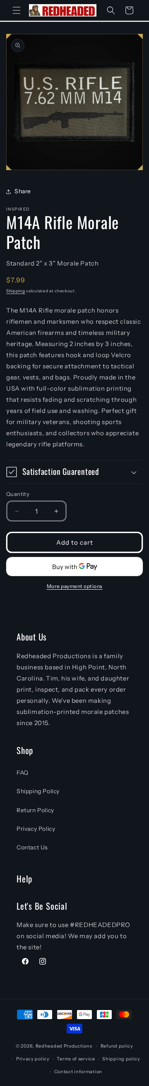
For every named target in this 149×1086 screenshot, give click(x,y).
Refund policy (117, 1046)
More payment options (75, 586)
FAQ (23, 772)
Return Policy (35, 810)
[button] (16, 10)
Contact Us (32, 847)
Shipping (15, 291)
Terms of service (76, 1059)
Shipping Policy (38, 791)
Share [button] (22, 191)
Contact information (78, 1071)
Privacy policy (33, 1059)
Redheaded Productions (64, 1046)
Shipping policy (121, 1059)
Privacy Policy (36, 828)
